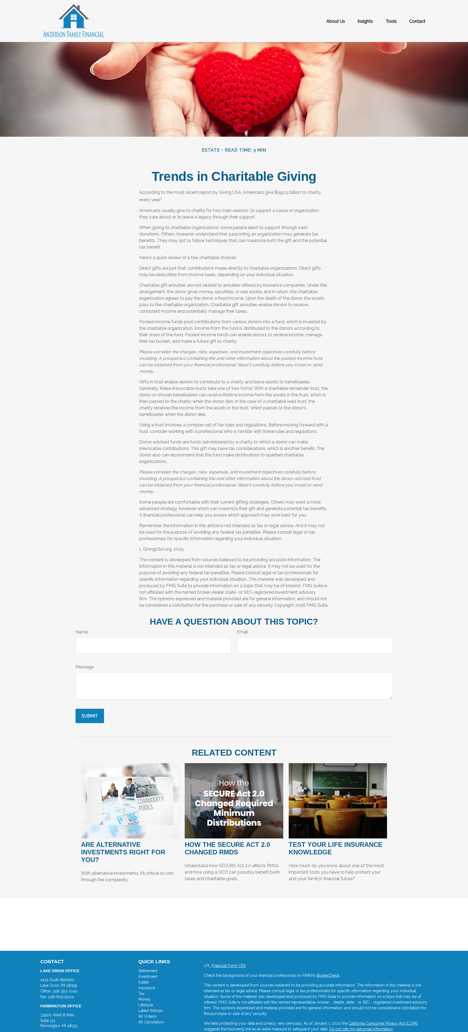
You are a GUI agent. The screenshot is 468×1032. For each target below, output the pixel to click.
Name (82, 632)
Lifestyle (145, 1005)
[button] (335, 21)
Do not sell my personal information (361, 1029)
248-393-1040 (64, 991)
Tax (141, 993)
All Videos (147, 1016)
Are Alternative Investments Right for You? (123, 852)
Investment (147, 976)
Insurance (146, 988)
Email (242, 632)
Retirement (147, 971)
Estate (143, 982)
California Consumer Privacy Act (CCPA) (383, 1023)
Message (85, 667)
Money (144, 999)
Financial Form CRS (229, 966)
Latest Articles (150, 1010)
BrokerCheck (328, 975)
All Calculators (151, 1022)
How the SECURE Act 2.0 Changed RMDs (227, 848)
